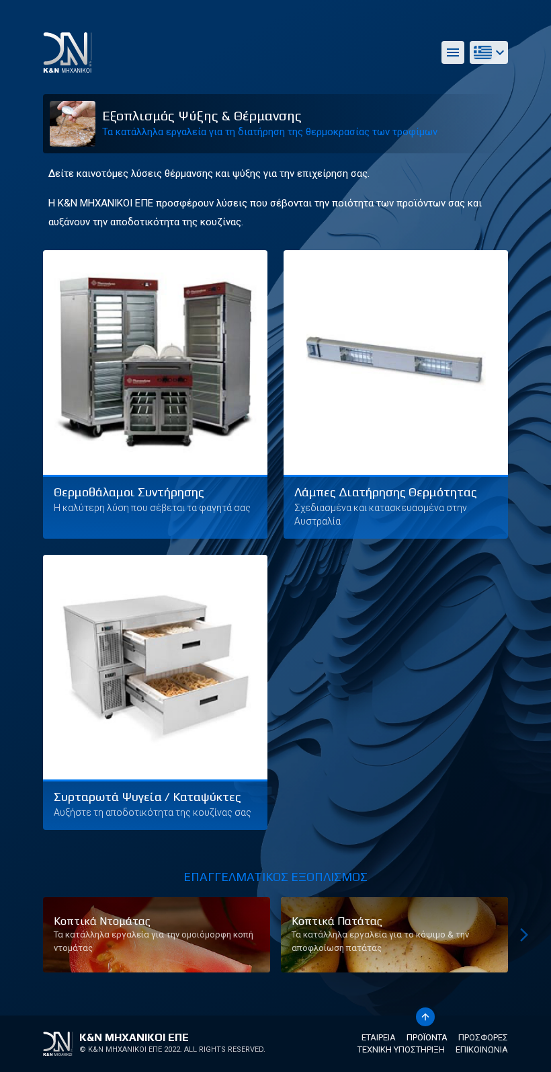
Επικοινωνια (482, 1049)
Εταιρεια (379, 1037)
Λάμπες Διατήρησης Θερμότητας (385, 492)
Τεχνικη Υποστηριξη (401, 1049)
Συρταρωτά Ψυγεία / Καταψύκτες (147, 797)
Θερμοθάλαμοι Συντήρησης (129, 492)
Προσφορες (483, 1037)
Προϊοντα (427, 1037)
